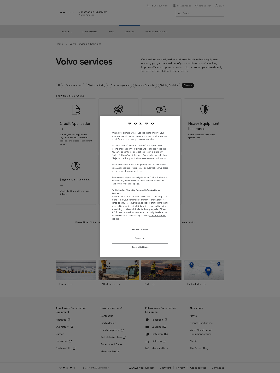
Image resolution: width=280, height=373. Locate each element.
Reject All (140, 238)
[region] (140, 186)
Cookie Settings (140, 247)
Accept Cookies (140, 229)
